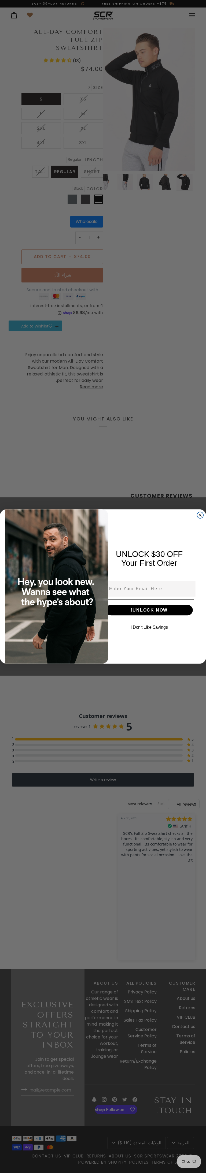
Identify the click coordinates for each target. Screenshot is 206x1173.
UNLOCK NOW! (149, 610)
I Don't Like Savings (149, 627)
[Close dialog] (200, 515)
